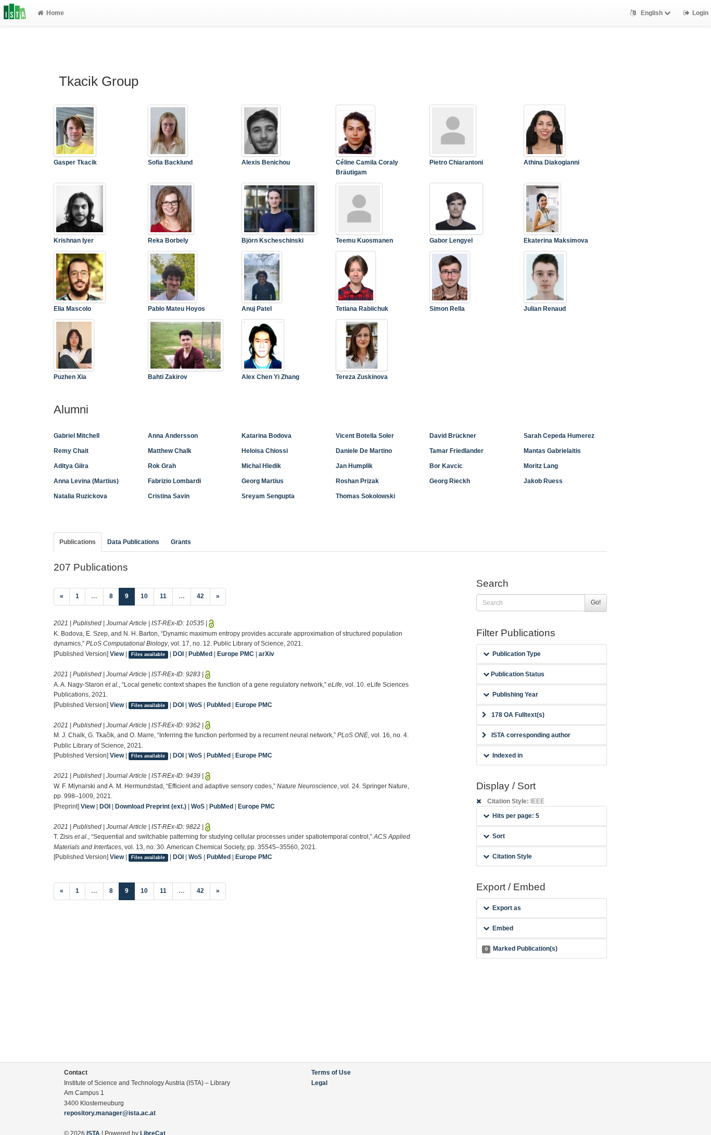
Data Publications (133, 542)
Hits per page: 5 (515, 815)
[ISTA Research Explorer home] (15, 13)
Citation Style (512, 856)
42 (200, 596)
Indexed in (507, 755)
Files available (148, 654)
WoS (195, 705)
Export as (506, 908)
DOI (178, 654)
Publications (77, 542)
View (117, 654)
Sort (498, 836)
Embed (502, 928)
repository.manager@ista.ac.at (110, 1113)
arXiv (266, 654)
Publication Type (516, 654)
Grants (181, 542)
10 (144, 596)
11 (163, 596)
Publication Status (516, 674)
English (651, 13)
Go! (596, 602)
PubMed (200, 654)
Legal (319, 1083)
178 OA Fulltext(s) (517, 714)
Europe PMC (235, 654)
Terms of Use (331, 1072)
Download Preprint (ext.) (150, 806)
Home (55, 13)
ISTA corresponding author (530, 735)
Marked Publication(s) (521, 948)
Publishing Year (515, 694)
